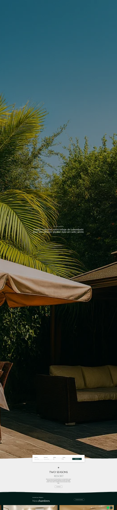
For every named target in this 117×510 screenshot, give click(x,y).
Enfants (64, 457)
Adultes (54, 457)
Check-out (46, 457)
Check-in (36, 457)
